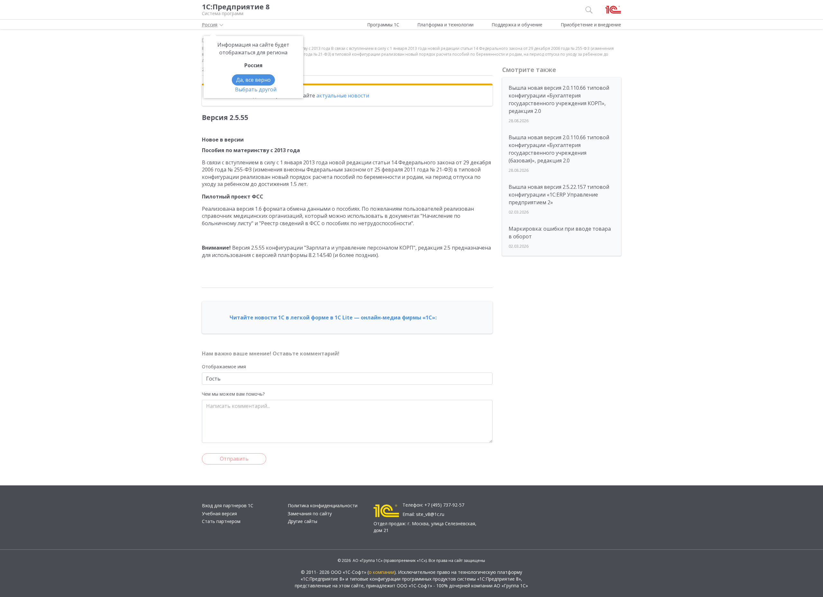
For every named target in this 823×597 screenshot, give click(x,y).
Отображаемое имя (224, 366)
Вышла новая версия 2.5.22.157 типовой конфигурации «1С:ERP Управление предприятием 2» (559, 194)
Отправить (234, 458)
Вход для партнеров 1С (227, 505)
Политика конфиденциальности (322, 505)
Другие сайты (302, 521)
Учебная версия (219, 513)
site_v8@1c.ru (430, 514)
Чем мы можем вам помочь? (233, 394)
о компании (381, 572)
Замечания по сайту (310, 513)
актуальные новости (342, 95)
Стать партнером (221, 521)
